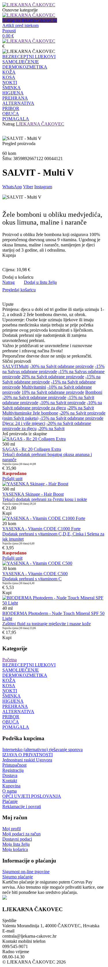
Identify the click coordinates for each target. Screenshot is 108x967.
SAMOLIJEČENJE (20, 61)
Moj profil (11, 828)
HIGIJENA (13, 92)
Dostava (9, 775)
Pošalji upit (12, 478)
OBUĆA (10, 113)
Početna (9, 659)
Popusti (9, 30)
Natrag (8, 123)
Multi (24, 366)
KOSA (8, 77)
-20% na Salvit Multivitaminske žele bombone (48, 410)
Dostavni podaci (17, 839)
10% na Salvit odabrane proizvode (53, 392)
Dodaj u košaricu (17, 277)
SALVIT (10, 366)
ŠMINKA (11, 87)
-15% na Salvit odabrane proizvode (71, 418)
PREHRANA (15, 98)
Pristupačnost (14, 765)
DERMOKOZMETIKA (24, 66)
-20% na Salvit (51, 428)
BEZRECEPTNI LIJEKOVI (29, 56)
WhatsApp (12, 186)
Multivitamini (34, 387)
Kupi (7, 513)
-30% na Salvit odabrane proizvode (62, 366)
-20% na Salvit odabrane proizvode (34, 397)
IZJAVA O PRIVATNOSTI (27, 754)
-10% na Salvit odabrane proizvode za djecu (52, 405)
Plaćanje (10, 801)
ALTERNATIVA (18, 103)
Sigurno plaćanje (17, 876)
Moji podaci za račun (21, 833)
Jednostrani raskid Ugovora (27, 759)
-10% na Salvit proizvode (62, 402)
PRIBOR (10, 108)
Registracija (13, 770)
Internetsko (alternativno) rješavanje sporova (42, 749)
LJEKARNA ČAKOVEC (40, 123)
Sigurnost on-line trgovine (26, 871)
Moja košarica (15, 849)
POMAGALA (15, 118)
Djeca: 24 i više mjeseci (23, 423)
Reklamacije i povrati (21, 806)
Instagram (43, 186)
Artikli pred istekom (20, 25)
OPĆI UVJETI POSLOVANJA (31, 796)
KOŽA (9, 72)
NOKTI (9, 82)
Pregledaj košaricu (19, 289)
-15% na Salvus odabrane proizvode (53, 369)
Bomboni (93, 392)
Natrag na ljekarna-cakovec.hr (29, 20)
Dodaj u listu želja (40, 282)
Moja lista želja (16, 844)
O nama (9, 791)
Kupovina (11, 785)
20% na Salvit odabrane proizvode (53, 376)
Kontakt (9, 780)
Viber (28, 186)
